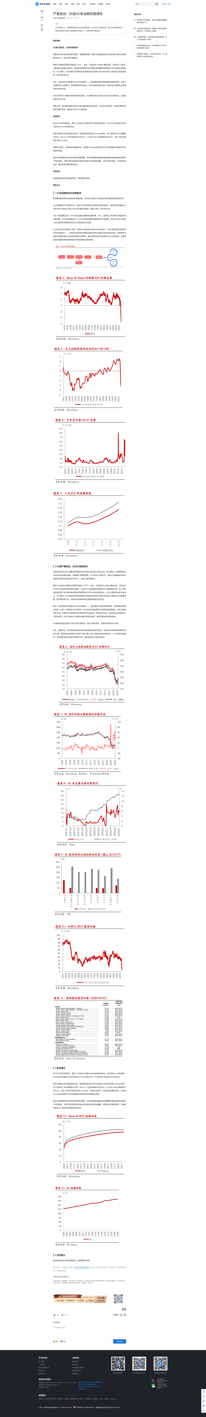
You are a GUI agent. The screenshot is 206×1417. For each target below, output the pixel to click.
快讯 (66, 4)
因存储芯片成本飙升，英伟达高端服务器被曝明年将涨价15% (152, 21)
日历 (78, 4)
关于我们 (42, 1361)
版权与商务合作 (44, 1367)
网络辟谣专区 (82, 1389)
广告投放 (42, 1364)
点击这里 (47, 1387)
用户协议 (75, 1364)
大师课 (100, 4)
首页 (55, 4)
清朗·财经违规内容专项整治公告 (87, 1384)
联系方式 (42, 1370)
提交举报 (97, 1386)
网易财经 (88, 1399)
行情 (72, 4)
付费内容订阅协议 (78, 1367)
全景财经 (66, 1399)
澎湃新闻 (53, 1399)
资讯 (60, 4)
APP (84, 4)
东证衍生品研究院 (82, 1267)
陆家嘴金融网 (74, 1399)
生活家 (107, 4)
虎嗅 (101, 1399)
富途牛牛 (81, 1399)
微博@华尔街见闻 (160, 1373)
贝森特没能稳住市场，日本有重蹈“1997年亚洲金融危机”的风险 (151, 46)
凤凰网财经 (95, 1399)
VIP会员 (92, 4)
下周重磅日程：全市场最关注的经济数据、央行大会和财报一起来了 (152, 38)
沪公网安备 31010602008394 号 (85, 1407)
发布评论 (120, 1341)
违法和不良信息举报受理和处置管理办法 (90, 1382)
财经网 (47, 1399)
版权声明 (75, 1361)
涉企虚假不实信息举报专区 (86, 1386)
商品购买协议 (76, 1370)
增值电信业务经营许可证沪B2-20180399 (107, 1407)
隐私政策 (75, 1373)
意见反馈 (42, 1373)
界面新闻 (59, 1399)
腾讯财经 (41, 1399)
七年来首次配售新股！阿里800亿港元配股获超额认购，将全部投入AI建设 (152, 29)
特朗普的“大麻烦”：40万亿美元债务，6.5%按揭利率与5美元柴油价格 (152, 55)
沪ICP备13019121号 (66, 1407)
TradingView (113, 1399)
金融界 (106, 1399)
